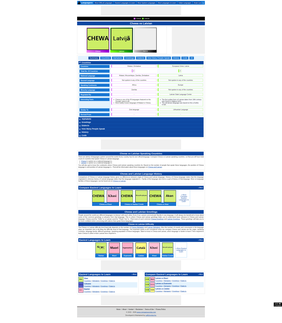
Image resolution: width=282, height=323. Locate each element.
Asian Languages (200, 3)
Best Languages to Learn (167, 3)
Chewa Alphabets (137, 227)
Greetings (129, 58)
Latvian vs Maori (161, 278)
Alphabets (117, 58)
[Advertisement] (141, 11)
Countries (105, 58)
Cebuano (87, 283)
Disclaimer (139, 309)
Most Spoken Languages (147, 3)
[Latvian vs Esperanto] (150, 284)
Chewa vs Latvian (119, 181)
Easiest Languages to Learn (125, 3)
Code (185, 58)
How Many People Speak (158, 58)
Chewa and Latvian (155, 167)
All (192, 58)
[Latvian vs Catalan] (150, 290)
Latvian (121, 51)
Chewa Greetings (157, 219)
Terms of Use (149, 309)
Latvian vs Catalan (162, 289)
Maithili (87, 289)
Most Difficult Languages (103, 3)
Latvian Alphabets (153, 227)
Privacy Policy (161, 309)
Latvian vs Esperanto (163, 283)
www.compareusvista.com (146, 312)
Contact (131, 309)
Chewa (97, 51)
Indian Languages (185, 3)
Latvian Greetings (173, 219)
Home (118, 309)
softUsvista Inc (151, 315)
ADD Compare (278, 304)
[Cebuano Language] (80, 285)
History (176, 58)
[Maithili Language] (80, 290)
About (124, 309)
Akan (86, 278)
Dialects (140, 58)
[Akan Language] (80, 279)
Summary (94, 58)
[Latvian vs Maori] (150, 279)
